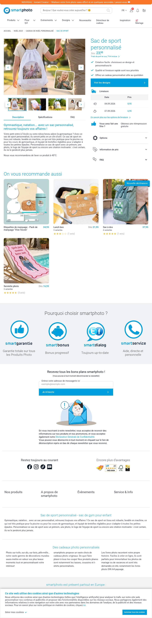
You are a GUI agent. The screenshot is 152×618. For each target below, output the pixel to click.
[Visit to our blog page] (49, 467)
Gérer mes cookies (14, 612)
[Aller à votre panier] (144, 10)
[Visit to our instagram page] (36, 467)
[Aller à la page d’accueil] (18, 10)
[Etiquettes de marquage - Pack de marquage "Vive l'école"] (26, 201)
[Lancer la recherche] (108, 10)
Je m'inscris (48, 392)
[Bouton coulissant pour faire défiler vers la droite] (81, 67)
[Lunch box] (76, 201)
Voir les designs (102, 82)
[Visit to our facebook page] (29, 467)
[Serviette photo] (26, 260)
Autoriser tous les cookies (134, 612)
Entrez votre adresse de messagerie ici (61, 381)
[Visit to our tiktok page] (43, 467)
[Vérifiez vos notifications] (138, 10)
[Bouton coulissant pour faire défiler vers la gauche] (8, 67)
